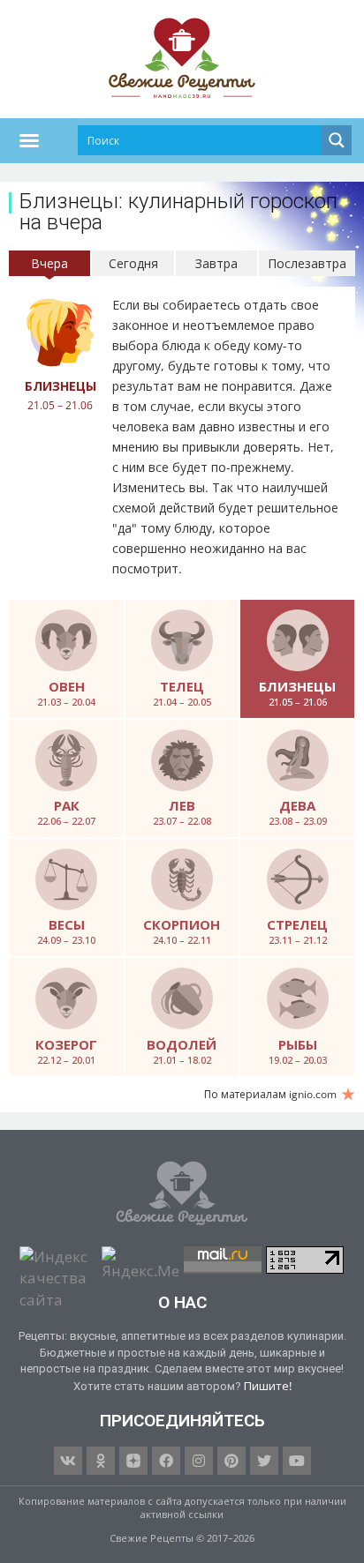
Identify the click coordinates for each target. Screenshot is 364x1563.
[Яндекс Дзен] (133, 1461)
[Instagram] (199, 1461)
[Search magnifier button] (337, 140)
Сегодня (133, 263)
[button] (29, 140)
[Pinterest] (231, 1461)
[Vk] (68, 1461)
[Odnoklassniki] (101, 1461)
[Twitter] (264, 1461)
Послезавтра (307, 263)
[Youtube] (297, 1461)
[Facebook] (166, 1461)
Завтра (216, 263)
